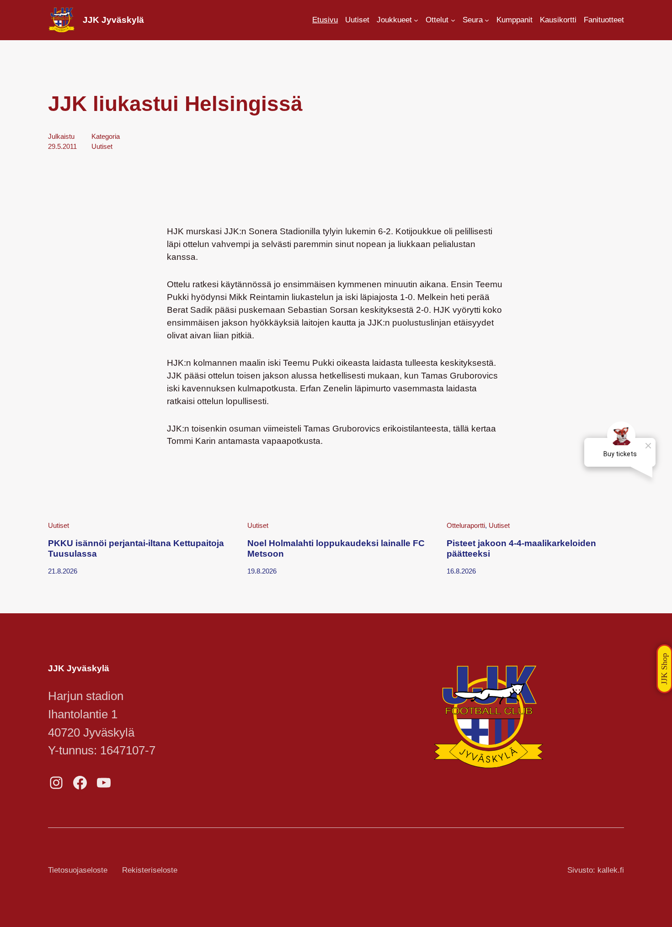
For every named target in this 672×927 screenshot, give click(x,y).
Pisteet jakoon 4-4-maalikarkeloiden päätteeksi (521, 548)
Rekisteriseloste (149, 870)
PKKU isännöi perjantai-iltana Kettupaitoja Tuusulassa (136, 548)
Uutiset (101, 146)
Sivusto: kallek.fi (595, 870)
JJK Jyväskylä (113, 20)
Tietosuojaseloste (77, 870)
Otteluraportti (466, 525)
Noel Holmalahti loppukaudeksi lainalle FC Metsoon (336, 548)
